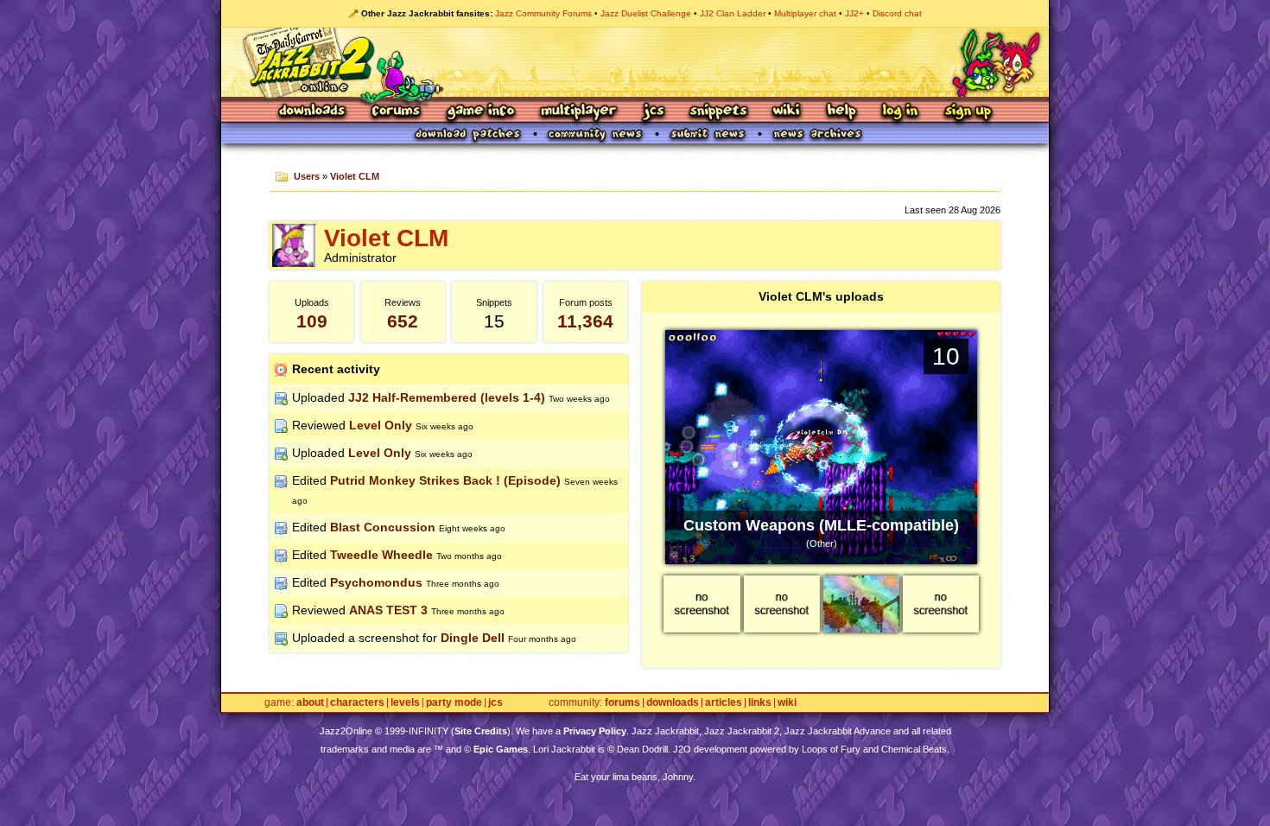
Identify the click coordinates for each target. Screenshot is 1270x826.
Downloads (313, 112)
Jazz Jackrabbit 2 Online (634, 62)
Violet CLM (354, 176)
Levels (405, 703)
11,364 (585, 321)
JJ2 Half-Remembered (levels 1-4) (446, 397)
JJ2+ (854, 13)
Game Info (480, 112)
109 (311, 321)
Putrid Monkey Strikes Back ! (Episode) (445, 480)
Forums (396, 112)
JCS (653, 112)
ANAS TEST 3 (388, 610)
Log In (900, 112)
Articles (723, 703)
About (310, 703)
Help (841, 112)
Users (307, 176)
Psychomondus (376, 582)
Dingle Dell (473, 638)
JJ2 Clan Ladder (732, 13)
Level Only (380, 425)
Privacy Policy (594, 731)
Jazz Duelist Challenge (645, 13)
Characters (357, 703)
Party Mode (454, 703)
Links (760, 703)
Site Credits (480, 731)
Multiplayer (578, 112)
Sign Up (968, 112)
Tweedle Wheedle (381, 555)
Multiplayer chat (805, 13)
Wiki (787, 112)
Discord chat (897, 13)
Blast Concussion (382, 527)
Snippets (719, 112)
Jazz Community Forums (543, 13)
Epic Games (500, 749)
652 (402, 321)
